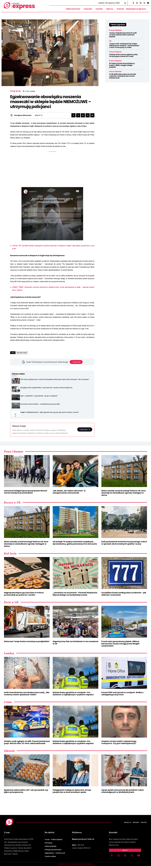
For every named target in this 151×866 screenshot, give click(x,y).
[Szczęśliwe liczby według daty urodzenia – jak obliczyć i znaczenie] (124, 573)
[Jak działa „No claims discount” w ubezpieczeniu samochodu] (75, 471)
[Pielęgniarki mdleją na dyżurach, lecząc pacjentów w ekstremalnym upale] (75, 770)
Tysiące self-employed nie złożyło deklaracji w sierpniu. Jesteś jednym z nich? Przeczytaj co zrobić (124, 45)
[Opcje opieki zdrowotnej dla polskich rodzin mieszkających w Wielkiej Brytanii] (124, 770)
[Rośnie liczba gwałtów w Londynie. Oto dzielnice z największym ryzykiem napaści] (75, 673)
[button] (125, 3)
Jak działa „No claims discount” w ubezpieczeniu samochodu (69, 491)
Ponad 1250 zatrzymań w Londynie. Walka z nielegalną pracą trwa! (122, 693)
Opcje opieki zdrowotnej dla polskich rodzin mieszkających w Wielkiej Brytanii (122, 791)
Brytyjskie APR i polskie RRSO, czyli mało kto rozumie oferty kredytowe (46, 388)
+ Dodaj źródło (76, 362)
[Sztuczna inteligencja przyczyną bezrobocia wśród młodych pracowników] (27, 471)
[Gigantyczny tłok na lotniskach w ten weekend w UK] (75, 622)
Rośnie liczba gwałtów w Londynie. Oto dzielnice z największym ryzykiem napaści (73, 693)
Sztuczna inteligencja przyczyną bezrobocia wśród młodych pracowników (25, 491)
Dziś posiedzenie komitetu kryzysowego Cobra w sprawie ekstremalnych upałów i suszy (124, 542)
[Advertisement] (52, 167)
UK (110, 41)
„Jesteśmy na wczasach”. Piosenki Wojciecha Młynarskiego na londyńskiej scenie (75, 593)
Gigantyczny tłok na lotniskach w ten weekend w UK (75, 642)
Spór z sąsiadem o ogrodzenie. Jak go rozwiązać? (39, 396)
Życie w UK (15, 91)
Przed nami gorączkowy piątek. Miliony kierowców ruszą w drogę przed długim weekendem (120, 643)
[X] (144, 3)
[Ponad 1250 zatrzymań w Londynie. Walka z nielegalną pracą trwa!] (124, 673)
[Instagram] (137, 3)
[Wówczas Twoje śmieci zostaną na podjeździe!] (27, 622)
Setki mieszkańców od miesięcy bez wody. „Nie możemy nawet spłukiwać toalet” (26, 693)
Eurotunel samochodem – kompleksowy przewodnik (40, 404)
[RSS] (140, 3)
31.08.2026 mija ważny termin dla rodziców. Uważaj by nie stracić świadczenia (122, 76)
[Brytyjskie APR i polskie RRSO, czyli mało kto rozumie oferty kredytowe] (16, 389)
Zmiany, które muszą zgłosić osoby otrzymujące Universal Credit (123, 55)
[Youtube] (148, 3)
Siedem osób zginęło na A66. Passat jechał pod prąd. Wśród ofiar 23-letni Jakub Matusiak (27, 742)
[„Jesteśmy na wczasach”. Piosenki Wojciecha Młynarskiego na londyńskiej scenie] (75, 573)
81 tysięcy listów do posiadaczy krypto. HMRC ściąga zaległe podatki (122, 65)
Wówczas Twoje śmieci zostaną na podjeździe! (27, 641)
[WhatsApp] (83, 115)
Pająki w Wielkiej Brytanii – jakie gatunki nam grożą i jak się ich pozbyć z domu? (49, 412)
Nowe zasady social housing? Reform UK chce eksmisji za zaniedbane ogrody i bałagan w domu (123, 492)
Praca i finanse (115, 30)
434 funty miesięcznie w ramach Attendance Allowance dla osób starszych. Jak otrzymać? (54, 379)
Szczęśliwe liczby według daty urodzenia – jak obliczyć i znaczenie (123, 593)
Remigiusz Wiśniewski (22, 115)
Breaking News (22, 353)
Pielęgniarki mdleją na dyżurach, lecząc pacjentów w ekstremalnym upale (72, 791)
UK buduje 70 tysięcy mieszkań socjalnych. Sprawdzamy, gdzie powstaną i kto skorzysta (75, 542)
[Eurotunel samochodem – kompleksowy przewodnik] (16, 405)
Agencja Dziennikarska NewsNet (82, 864)
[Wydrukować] (92, 115)
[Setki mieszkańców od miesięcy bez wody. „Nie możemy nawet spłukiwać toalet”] (27, 673)
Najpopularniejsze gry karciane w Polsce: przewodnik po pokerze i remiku (24, 593)
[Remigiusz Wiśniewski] (12, 115)
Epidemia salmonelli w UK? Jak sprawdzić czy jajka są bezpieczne (26, 791)
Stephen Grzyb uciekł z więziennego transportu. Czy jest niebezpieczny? (118, 742)
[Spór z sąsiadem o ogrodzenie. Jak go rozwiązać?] (16, 397)
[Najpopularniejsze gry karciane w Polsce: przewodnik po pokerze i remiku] (27, 573)
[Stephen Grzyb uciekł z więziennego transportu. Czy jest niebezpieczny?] (124, 722)
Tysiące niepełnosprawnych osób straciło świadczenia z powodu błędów (123, 35)
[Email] (88, 115)
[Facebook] (133, 3)
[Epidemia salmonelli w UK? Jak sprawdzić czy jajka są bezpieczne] (27, 770)
